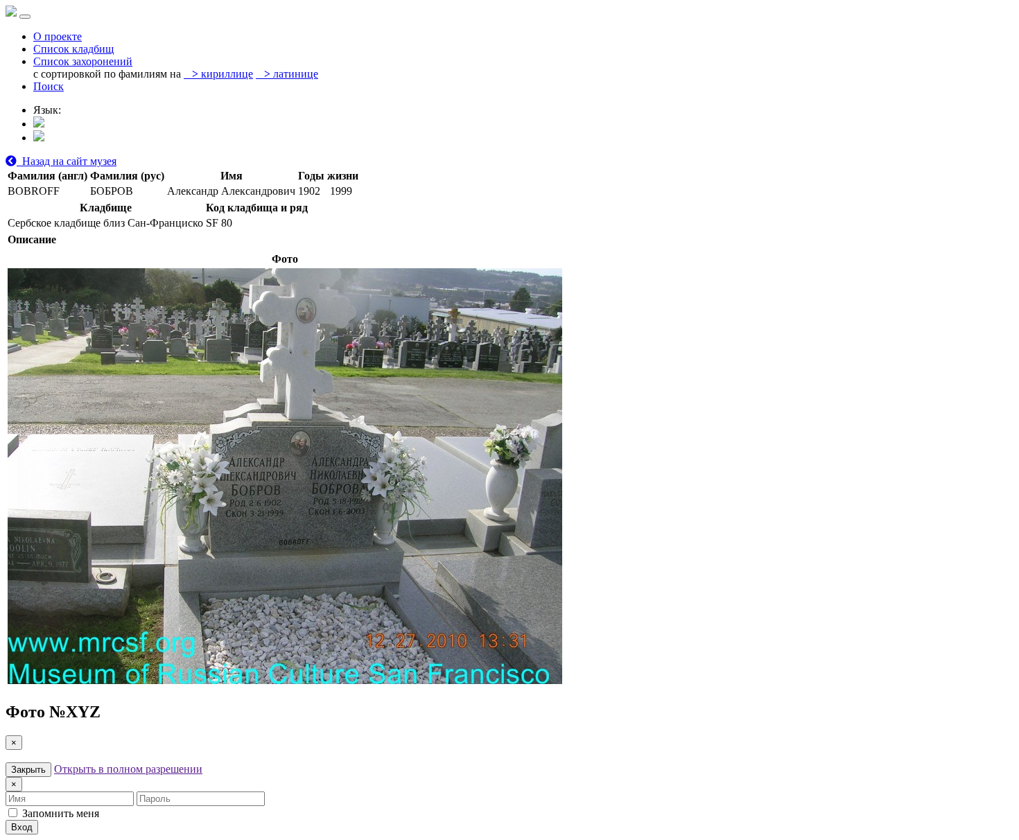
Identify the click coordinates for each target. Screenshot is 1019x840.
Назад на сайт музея (66, 161)
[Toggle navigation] (25, 17)
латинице (291, 74)
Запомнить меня (59, 813)
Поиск (48, 86)
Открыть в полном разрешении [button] (128, 769)
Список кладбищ (73, 49)
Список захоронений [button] (82, 61)
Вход (22, 827)
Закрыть (28, 769)
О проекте (57, 36)
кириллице (222, 74)
